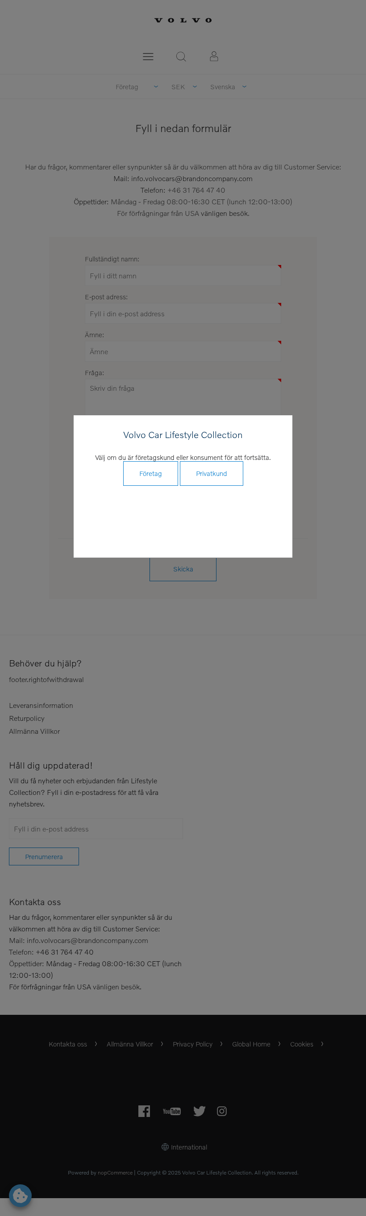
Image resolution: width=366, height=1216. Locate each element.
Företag (150, 473)
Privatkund (211, 473)
